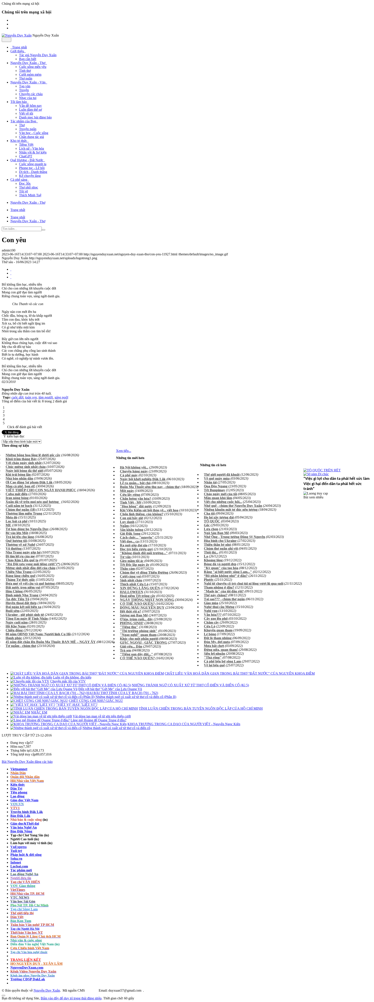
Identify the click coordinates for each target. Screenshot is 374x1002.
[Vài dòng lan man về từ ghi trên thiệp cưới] (41, 716)
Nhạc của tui (27, 98)
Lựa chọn (211, 529)
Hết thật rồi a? (130, 611)
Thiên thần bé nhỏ (217, 544)
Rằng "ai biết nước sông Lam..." (228, 572)
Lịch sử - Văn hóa (31, 148)
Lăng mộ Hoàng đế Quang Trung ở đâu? (98, 720)
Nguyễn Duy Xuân (47, 990)
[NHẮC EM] (20, 712)
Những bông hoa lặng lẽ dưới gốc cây (33, 455)
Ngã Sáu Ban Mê (216, 533)
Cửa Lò (209, 626)
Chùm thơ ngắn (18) (20, 509)
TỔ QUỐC (212, 521)
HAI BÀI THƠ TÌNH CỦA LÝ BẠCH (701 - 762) (122, 693)
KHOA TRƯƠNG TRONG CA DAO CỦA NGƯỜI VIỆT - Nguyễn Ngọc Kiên (183, 724)
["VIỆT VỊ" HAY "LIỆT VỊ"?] (32, 704)
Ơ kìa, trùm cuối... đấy (136, 619)
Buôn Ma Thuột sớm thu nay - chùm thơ (150, 487)
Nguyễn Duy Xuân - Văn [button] (28, 82)
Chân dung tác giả (31, 137)
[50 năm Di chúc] (316, 474)
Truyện (24, 90)
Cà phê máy (129, 475)
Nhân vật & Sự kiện (33, 152)
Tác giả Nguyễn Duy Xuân (37, 55)
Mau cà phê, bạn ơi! (20, 486)
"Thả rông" (213, 657)
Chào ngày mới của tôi (220, 494)
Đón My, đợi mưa (217, 642)
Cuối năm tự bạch (19, 505)
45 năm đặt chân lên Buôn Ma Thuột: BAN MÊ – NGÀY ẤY (51, 642)
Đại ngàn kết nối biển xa (23, 607)
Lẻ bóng (210, 634)
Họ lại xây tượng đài (219, 517)
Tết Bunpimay (214, 490)
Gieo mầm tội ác (131, 561)
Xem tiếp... (123, 451)
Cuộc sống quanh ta (32, 164)
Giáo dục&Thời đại (24, 823)
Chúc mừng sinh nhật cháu (26, 467)
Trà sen (125, 650)
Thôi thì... (211, 552)
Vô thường (14, 548)
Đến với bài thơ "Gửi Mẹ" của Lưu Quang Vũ (110, 689)
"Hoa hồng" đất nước (136, 506)
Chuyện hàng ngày (134, 471)
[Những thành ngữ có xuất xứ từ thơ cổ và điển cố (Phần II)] (52, 697)
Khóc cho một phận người (139, 638)
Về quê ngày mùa (217, 478)
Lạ (206, 556)
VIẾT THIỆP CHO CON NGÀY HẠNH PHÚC (41, 490)
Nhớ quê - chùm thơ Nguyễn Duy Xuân (233, 505)
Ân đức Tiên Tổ (17, 599)
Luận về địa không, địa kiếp (72, 677)
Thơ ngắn (25, 78)
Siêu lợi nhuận (214, 653)
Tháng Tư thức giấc (20, 579)
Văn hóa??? (213, 614)
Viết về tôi (26, 113)
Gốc (207, 525)
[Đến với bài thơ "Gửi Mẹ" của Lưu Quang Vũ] (43, 689)
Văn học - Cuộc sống (33, 133)
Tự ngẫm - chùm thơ (21, 646)
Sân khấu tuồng (131, 529)
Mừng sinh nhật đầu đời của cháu (30, 568)
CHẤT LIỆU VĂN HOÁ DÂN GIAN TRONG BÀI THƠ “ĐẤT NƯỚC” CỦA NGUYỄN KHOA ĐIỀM (240, 673)
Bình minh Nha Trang (22, 595)
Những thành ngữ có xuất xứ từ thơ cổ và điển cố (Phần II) (135, 697)
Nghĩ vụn (211, 611)
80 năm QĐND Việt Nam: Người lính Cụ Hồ (38, 634)
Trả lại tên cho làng (20, 537)
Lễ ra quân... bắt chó (135, 483)
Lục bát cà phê (16, 521)
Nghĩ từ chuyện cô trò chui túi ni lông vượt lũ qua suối (243, 583)
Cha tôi (209, 513)
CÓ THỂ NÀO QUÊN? (137, 603)
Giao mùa (211, 603)
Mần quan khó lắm (218, 498)
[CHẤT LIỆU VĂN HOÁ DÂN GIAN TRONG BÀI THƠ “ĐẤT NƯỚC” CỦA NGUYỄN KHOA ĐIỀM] (87, 673)
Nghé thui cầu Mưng (219, 607)
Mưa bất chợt (214, 646)
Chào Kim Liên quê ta (22, 560)
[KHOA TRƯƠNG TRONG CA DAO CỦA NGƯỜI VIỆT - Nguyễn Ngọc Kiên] (68, 724)
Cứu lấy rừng (130, 494)
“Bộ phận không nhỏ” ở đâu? (226, 576)
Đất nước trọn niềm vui (23, 587)
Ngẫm (124, 526)
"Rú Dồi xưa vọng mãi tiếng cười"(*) (33, 564)
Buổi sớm (12, 611)
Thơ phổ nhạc (28, 187)
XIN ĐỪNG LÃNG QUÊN (140, 588)
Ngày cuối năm (17, 622)
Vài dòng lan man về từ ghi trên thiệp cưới (102, 716)
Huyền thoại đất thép (21, 603)
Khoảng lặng (213, 560)
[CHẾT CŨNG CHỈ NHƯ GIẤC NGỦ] (39, 701)
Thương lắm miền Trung (24, 513)
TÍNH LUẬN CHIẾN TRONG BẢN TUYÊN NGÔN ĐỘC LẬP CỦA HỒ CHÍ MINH (201, 708)
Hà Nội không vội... (134, 467)
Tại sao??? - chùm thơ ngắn (224, 599)
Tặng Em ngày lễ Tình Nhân (27, 618)
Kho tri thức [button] (19, 140)
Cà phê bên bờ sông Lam (222, 661)
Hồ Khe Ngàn (16, 626)
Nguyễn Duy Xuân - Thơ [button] (28, 63)
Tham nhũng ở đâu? (219, 587)
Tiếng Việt (26, 144)
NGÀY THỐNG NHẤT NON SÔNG (147, 600)
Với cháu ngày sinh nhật (24, 463)
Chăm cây (211, 622)
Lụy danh (127, 522)
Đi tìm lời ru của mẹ (20, 556)
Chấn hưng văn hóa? (135, 498)
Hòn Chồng (14, 591)
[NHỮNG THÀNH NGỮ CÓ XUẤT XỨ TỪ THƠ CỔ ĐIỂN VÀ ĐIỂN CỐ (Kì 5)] (70, 685)
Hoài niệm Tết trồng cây (137, 596)
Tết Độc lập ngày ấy (134, 565)
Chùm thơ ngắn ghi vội (221, 548)
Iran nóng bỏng (17, 498)
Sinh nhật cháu (131, 580)
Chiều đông (14, 630)
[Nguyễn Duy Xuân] (17, 35)
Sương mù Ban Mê (134, 615)
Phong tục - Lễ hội (32, 168)
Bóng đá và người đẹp (220, 564)
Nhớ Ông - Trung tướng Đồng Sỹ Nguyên (234, 537)
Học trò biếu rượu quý (136, 549)
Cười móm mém (30, 74)
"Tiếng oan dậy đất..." (136, 654)
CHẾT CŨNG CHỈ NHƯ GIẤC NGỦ (96, 701)
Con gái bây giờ (131, 518)
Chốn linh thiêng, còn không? (141, 514)
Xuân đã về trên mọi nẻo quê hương (33, 502)
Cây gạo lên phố (216, 618)
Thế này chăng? (215, 595)
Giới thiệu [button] (17, 51)
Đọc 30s (25, 183)
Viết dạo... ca (129, 541)
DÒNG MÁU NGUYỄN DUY (142, 607)
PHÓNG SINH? (131, 623)
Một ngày (127, 491)
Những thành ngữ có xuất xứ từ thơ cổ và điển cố (116, 728)
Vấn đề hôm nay (30, 105)
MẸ (8, 525)
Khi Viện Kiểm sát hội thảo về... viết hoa (149, 510)
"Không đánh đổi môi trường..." (144, 553)
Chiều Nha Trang (19, 572)
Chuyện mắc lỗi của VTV (68, 681)
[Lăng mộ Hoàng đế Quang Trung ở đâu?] (40, 720)
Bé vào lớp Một (17, 533)
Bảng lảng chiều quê (20, 576)
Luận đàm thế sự (30, 109)
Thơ (22, 125)
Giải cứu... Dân (131, 646)
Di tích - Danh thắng (33, 172)
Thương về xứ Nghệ (20, 544)
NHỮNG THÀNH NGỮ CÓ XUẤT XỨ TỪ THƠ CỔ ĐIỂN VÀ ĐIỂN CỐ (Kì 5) (190, 685)
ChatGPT (25, 156)
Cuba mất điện (16, 494)
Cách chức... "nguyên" (137, 537)
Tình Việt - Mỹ (131, 502)
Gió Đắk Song (130, 533)
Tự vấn (125, 557)
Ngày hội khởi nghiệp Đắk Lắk (143, 479)
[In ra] (10, 273)
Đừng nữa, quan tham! (221, 649)
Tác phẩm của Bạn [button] (23, 121)
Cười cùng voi (130, 576)
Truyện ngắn (27, 129)
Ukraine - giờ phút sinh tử (25, 614)
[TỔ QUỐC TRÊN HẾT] (322, 470)
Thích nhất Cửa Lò (134, 584)
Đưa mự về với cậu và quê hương (30, 583)
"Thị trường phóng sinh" (138, 631)
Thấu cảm (127, 568)
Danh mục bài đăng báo (35, 117)
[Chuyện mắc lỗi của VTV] (29, 681)
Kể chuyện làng (30, 176)
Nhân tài (210, 482)
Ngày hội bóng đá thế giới (24, 470)
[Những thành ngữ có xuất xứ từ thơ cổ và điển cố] (46, 728)
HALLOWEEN (131, 592)
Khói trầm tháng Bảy (21, 459)
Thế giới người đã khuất (222, 474)
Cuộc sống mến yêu (32, 67)
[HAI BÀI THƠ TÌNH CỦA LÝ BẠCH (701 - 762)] (47, 693)
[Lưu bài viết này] (10, 277)
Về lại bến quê (214, 665)
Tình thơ (25, 70)
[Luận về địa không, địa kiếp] (31, 677)
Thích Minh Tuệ (30, 195)
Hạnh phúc (14, 638)
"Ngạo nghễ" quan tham (138, 635)
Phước (209, 579)
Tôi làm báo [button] (19, 102)
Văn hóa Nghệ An (23, 827)
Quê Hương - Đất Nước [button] (27, 160)
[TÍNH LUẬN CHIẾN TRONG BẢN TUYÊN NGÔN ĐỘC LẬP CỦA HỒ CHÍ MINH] (74, 708)
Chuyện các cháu (31, 94)
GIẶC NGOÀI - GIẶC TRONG (143, 642)
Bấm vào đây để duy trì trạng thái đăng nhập (71, 998)
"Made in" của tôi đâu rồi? (224, 591)
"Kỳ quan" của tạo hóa (221, 568)
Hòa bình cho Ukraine (220, 541)
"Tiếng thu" (129, 627)
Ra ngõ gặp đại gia (133, 545)
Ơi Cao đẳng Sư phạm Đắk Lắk (29, 482)
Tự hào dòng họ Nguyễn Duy (27, 529)
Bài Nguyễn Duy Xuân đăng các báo (27, 762)
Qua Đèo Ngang (215, 486)
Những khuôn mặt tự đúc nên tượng (231, 509)
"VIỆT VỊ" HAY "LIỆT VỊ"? (76, 704)
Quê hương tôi (16, 541)
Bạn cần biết (27, 59)
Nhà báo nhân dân (19, 478)
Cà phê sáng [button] (19, 179)
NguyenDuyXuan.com (26, 967)
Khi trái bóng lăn (18, 474)
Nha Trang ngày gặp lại (23, 552)
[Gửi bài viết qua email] (10, 269)
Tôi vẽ (23, 191)
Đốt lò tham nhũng (218, 638)
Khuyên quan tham (218, 630)
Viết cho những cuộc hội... (223, 502)
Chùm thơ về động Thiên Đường (144, 572)
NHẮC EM (39, 712)
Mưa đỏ (11, 517)
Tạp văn (24, 86)
